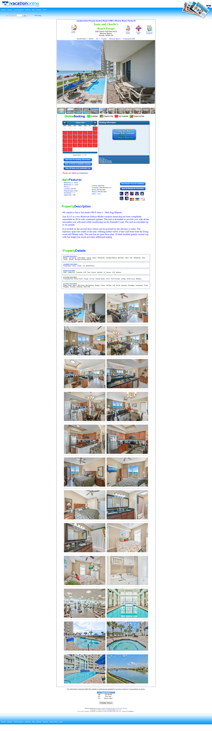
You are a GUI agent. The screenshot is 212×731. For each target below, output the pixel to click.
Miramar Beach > (115, 39)
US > (98, 39)
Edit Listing (38, 15)
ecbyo (99, 194)
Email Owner (73, 31)
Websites (28, 9)
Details (76, 182)
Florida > (104, 39)
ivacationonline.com (112, 710)
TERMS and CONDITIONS (79, 173)
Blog (33, 9)
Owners (3, 9)
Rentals (9, 9)
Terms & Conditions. (128, 711)
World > (91, 39)
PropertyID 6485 (129, 39)
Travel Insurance (18, 9)
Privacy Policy (53, 722)
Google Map (138, 32)
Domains (38, 9)
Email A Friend (127, 32)
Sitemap (45, 722)
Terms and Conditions (149, 32)
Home (44, 9)
